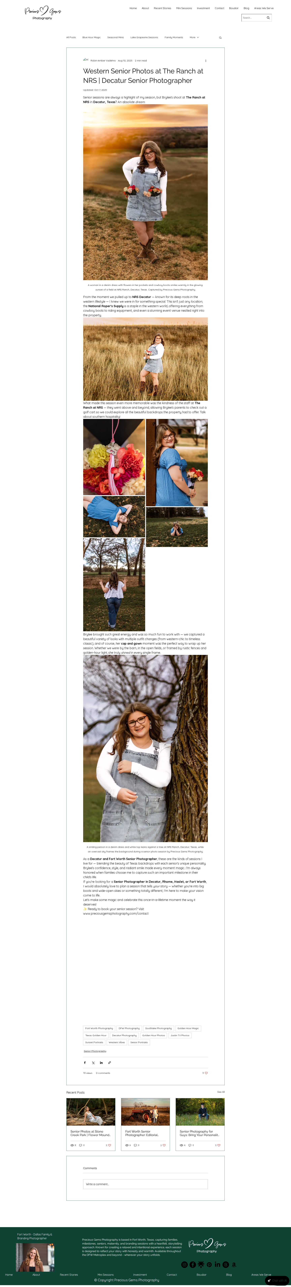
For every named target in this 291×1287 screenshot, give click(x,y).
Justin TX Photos (180, 1035)
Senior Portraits (139, 1042)
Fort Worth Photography (99, 1028)
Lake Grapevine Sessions (144, 37)
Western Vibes (117, 1042)
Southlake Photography (158, 1028)
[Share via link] (109, 1062)
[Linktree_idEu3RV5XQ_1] (201, 1264)
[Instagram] (184, 1264)
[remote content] (145, 967)
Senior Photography (95, 1051)
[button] (220, 37)
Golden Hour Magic (188, 1028)
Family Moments (174, 37)
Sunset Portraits (94, 1042)
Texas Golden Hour (95, 1035)
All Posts (71, 37)
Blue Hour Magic (92, 37)
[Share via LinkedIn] (101, 1062)
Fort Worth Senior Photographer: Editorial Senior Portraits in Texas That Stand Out (142, 1133)
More (192, 37)
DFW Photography (129, 1028)
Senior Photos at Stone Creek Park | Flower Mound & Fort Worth (90, 1133)
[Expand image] (140, 423)
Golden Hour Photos (153, 1035)
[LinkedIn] (217, 1264)
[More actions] (206, 61)
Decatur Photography (124, 1035)
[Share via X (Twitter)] (93, 1062)
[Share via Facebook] (84, 1062)
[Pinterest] (209, 1264)
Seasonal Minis (115, 37)
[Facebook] (192, 1264)
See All (221, 1091)
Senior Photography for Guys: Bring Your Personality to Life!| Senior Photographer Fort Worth (200, 1133)
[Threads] (225, 1264)
